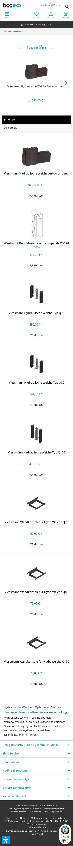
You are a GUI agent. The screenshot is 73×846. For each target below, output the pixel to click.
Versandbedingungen (53, 808)
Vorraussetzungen (36, 824)
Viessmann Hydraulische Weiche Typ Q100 (36, 452)
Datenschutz (35, 811)
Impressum (56, 811)
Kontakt (37, 808)
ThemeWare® (37, 833)
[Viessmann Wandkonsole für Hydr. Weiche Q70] (36, 503)
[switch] (65, 841)
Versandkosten (60, 818)
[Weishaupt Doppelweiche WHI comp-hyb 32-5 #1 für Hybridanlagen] (36, 225)
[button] (6, 840)
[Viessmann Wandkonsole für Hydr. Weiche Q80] (36, 573)
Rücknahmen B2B (48, 805)
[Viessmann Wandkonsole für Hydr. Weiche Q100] (36, 643)
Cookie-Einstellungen (26, 805)
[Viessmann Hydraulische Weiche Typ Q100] (36, 434)
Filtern (11, 119)
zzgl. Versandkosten (36, 827)
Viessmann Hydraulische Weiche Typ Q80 (36, 383)
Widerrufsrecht (18, 811)
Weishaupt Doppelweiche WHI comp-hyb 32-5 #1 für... (36, 245)
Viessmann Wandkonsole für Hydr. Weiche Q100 (36, 662)
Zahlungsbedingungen (20, 808)
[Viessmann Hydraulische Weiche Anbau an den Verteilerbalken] (36, 70)
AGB (46, 811)
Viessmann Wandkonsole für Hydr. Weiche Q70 (36, 522)
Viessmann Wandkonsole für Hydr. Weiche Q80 (36, 592)
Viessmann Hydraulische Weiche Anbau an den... (36, 86)
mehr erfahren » (29, 734)
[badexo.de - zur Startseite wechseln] (18, 5)
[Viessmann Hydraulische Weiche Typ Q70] (36, 294)
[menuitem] (65, 15)
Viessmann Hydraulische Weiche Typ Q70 (36, 313)
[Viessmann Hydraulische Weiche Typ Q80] (36, 364)
